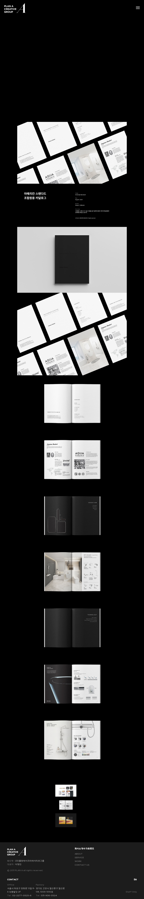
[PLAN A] (15, 8)
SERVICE (79, 857)
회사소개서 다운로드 (84, 848)
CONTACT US (82, 865)
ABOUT (79, 853)
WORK (78, 861)
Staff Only (131, 891)
